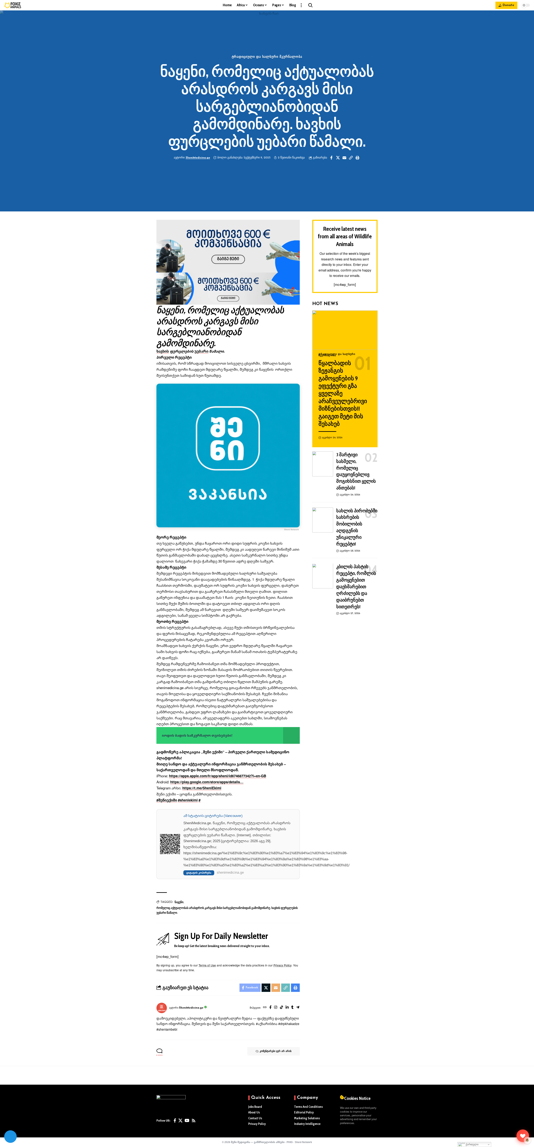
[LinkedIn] (287, 1007)
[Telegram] (298, 1007)
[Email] (344, 157)
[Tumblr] (292, 1007)
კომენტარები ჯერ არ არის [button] (275, 1051)
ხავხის (162, 351)
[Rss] (193, 1120)
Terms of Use (207, 965)
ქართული (472, 1144)
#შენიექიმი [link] (166, 800)
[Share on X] (338, 157)
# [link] (199, 800)
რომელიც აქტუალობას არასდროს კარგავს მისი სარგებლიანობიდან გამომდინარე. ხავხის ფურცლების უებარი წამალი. (227, 910)
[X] (180, 1120)
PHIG (290, 1142)
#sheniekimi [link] (188, 800)
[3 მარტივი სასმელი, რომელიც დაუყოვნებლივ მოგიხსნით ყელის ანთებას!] (322, 463)
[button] (301, 5)
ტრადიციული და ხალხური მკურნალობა (267, 57)
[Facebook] (270, 1007)
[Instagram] (276, 1007)
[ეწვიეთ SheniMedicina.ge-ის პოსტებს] (161, 1008)
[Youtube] (187, 1120)
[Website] (265, 1007)
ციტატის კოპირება (198, 872)
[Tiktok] (281, 1007)
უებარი (201, 351)
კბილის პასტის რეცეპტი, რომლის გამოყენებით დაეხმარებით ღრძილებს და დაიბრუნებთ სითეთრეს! (356, 586)
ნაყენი (179, 902)
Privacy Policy (282, 965)
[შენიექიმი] (522, 1135)
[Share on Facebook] (331, 157)
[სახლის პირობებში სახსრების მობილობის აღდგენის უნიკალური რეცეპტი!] (322, 520)
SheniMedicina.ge (198, 157)
